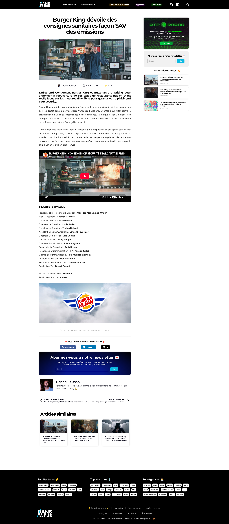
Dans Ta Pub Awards (119, 4)
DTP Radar (156, 4)
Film (110, 85)
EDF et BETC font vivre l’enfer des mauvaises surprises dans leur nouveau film (54, 439)
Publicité (105, 330)
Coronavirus (92, 330)
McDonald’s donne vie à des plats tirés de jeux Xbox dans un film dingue (84, 438)
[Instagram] (171, 4)
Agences (140, 4)
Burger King (73, 330)
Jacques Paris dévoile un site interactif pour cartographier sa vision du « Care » (173, 104)
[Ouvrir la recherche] (188, 5)
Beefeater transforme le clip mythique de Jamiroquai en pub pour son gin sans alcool (116, 438)
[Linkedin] (178, 4)
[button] (68, 347)
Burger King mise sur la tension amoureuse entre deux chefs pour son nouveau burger (173, 91)
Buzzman (82, 330)
